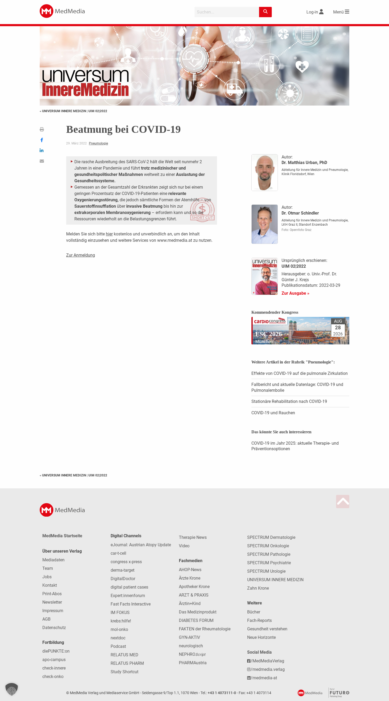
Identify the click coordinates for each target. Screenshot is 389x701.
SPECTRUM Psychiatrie (269, 562)
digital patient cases (129, 587)
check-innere (54, 668)
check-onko (53, 676)
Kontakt (49, 585)
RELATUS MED (124, 654)
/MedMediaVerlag (267, 660)
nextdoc (118, 637)
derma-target (122, 570)
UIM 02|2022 (97, 111)
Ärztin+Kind (190, 603)
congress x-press (126, 561)
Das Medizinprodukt (197, 611)
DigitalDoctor (123, 578)
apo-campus (54, 659)
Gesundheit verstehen (267, 628)
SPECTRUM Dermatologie (271, 537)
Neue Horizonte (261, 637)
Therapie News (193, 537)
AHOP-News (190, 569)
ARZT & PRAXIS (194, 595)
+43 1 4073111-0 (222, 693)
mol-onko (119, 629)
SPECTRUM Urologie (266, 571)
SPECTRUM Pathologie (268, 554)
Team (47, 568)
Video (184, 545)
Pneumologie (98, 143)
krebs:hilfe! (121, 620)
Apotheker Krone (194, 586)
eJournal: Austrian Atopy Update (141, 544)
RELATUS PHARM (127, 663)
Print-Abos (52, 593)
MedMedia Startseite (62, 535)
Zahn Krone (258, 588)
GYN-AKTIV (189, 637)
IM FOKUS (120, 612)
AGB (46, 619)
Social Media (259, 652)
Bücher (253, 611)
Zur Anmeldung (80, 255)
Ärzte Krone (189, 578)
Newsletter (52, 602)
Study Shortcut (124, 671)
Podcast (118, 646)
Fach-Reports (259, 620)
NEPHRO (192, 654)
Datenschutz (54, 627)
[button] (11, 689)
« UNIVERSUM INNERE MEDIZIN (63, 111)
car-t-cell (118, 553)
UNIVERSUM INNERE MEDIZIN (275, 579)
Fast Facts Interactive (131, 604)
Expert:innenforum (128, 595)
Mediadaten (53, 559)
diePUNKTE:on (56, 651)
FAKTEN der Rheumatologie (204, 628)
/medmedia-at (264, 677)
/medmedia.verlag (268, 669)
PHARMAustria (193, 662)
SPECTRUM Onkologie (268, 545)
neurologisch (191, 645)
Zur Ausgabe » (295, 293)
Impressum (52, 610)
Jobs (47, 576)
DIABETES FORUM (196, 620)
